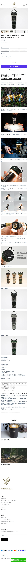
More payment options (14, 69)
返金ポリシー (4, 523)
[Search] (4, 4)
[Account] (23, 4)
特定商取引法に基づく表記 (7, 521)
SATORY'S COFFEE (6, 502)
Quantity (3, 53)
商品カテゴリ (4, 498)
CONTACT (3, 509)
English (3, 555)
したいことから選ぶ (5, 504)
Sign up (4, 539)
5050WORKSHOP (6, 42)
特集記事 (14, 420)
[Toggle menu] (1, 4)
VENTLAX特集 (5, 464)
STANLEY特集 (5, 439)
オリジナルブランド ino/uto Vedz (8, 500)
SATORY (5, 558)
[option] (14, 18)
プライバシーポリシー (6, 519)
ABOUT (3, 507)
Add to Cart (14, 62)
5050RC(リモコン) (8, 134)
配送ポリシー (4, 517)
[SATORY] (14, 5)
